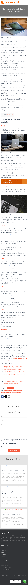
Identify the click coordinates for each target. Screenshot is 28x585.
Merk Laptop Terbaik (16, 392)
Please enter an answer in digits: (9, 443)
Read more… (6, 482)
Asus (3, 226)
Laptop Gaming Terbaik (6, 392)
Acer (3, 309)
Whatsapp (3, 554)
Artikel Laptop (10, 388)
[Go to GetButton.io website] (25, 583)
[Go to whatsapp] (25, 581)
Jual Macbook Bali (7, 390)
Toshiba (4, 330)
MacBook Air (4, 159)
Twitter (2, 552)
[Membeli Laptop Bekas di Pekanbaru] (14, 465)
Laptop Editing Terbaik (17, 390)
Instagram (3, 548)
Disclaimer (13, 575)
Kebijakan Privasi (22, 575)
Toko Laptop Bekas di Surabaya (11, 514)
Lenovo (4, 186)
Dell (2, 258)
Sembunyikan (10, 114)
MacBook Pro (16, 157)
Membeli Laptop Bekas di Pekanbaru (13, 470)
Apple (3, 126)
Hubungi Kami (5, 575)
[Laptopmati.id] (10, 2)
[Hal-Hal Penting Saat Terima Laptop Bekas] (14, 486)
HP (2, 287)
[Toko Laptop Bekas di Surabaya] (14, 509)
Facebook (3, 550)
